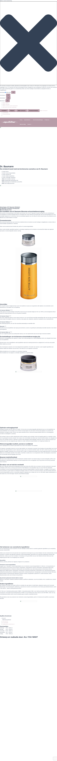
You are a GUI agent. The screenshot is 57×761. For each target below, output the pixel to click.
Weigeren (12, 110)
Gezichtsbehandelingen (38, 119)
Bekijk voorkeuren (21, 110)
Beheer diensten (6, 104)
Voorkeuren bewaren (33, 110)
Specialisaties (27, 119)
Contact (29, 124)
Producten (47, 119)
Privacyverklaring (6, 114)
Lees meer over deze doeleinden (9, 107)
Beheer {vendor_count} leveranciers (10, 105)
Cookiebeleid (5, 112)
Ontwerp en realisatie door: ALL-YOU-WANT (19, 637)
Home (21, 119)
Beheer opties (5, 102)
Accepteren (4, 110)
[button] (28, 43)
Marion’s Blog (23, 124)
